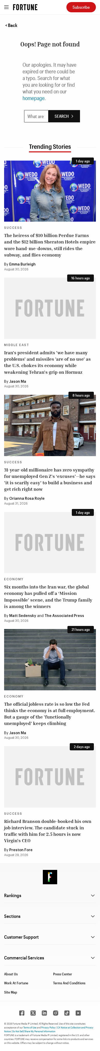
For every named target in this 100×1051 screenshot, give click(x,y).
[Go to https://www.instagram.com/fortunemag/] (55, 1013)
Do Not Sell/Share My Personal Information (33, 1031)
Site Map (10, 992)
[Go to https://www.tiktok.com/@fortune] (67, 1013)
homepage (34, 98)
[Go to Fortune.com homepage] (25, 7)
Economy (14, 579)
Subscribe (81, 7)
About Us (11, 974)
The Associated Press (64, 616)
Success (13, 227)
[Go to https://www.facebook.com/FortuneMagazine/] (21, 1013)
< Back (11, 25)
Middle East (16, 345)
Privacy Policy (48, 1027)
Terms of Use (29, 1027)
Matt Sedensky (22, 616)
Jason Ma (17, 382)
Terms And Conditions (69, 983)
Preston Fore (21, 850)
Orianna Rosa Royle (27, 498)
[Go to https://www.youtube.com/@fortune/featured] (78, 1013)
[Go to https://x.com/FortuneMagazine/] (33, 1013)
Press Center (62, 974)
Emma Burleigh (22, 264)
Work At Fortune (16, 983)
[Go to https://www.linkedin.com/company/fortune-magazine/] (44, 1013)
